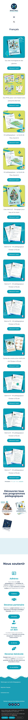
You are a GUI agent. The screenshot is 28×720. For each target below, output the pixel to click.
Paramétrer (19, 717)
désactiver (14, 715)
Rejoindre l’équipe (5, 687)
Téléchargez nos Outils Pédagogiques (11, 682)
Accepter (5, 717)
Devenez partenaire (14, 605)
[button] (14, 17)
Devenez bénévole (14, 654)
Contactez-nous (5, 692)
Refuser (11, 717)
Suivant (21, 481)
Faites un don (14, 628)
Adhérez (14, 578)
